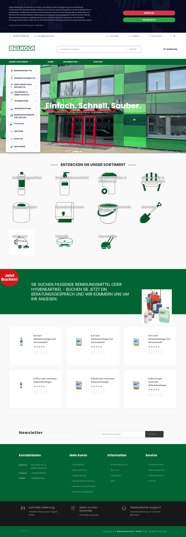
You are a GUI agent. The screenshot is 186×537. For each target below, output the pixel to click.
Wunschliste (156, 36)
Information (70, 61)
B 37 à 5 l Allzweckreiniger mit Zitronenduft (102, 339)
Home (50, 61)
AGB (113, 481)
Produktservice (156, 464)
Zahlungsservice (157, 470)
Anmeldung (78, 464)
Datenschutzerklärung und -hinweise (26, 25)
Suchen (133, 49)
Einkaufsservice (156, 475)
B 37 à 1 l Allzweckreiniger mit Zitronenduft (45, 339)
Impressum (116, 475)
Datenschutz (24, 530)
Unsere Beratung (119, 464)
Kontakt (98, 61)
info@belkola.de (46, 36)
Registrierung (79, 475)
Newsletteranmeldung (84, 481)
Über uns (115, 470)
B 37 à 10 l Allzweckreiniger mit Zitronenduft (159, 339)
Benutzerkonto (80, 470)
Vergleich (135, 36)
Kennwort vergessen (83, 492)
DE (174, 36)
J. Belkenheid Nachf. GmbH (128, 531)
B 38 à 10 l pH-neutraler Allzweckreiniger (157, 382)
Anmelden (114, 36)
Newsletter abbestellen (84, 486)
